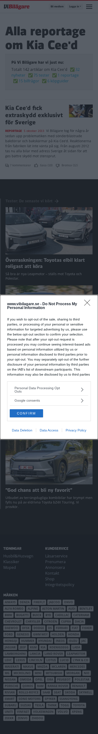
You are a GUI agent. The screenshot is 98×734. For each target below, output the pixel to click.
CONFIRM (26, 413)
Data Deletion (22, 430)
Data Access (49, 430)
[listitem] (49, 389)
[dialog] (49, 367)
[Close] (88, 304)
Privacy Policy (76, 430)
